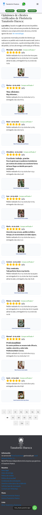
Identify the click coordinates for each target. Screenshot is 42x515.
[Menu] (37, 3)
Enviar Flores (9, 10)
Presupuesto (32, 10)
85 (38, 412)
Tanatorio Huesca (12, 4)
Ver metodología (18, 34)
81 (15, 412)
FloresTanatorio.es (17, 456)
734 (22, 423)
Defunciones (21, 10)
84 (32, 412)
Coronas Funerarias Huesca (10, 496)
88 (19, 417)
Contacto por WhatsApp (9, 489)
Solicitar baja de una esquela (11, 486)
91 (35, 417)
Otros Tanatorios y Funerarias (11, 505)
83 (26, 412)
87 (13, 417)
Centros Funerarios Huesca (10, 498)
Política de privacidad (8, 478)
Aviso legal (5, 470)
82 (21, 412)
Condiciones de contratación (11, 481)
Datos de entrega (7, 473)
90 (30, 417)
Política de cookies (7, 476)
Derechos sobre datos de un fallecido (13, 483)
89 (24, 417)
